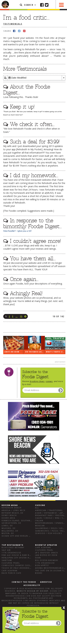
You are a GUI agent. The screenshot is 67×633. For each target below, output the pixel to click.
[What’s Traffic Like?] (55, 342)
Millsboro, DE (10, 531)
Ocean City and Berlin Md (17, 536)
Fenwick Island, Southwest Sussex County (27, 521)
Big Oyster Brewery (46, 560)
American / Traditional (49, 510)
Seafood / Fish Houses (48, 533)
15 (21, 316)
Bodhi (38, 573)
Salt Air (6, 550)
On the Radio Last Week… (35, 352)
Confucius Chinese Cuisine (18, 565)
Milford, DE (8, 528)
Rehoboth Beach (11, 508)
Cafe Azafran (9, 571)
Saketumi (7, 560)
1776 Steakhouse (11, 553)
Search (28, 4)
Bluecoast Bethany (13, 547)
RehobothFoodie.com (37, 589)
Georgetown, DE (11, 523)
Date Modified (18, 77)
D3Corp (44, 591)
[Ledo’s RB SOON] (13, 343)
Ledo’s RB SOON (11, 352)
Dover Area (8, 518)
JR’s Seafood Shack (46, 553)
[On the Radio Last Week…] (34, 343)
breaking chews (37, 381)
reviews (49, 381)
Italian (39, 521)
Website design (26, 591)
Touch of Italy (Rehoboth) (17, 568)
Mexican (40, 526)
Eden (38, 558)
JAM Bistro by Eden (46, 555)
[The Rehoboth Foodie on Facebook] (42, 4)
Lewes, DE (7, 526)
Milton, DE (8, 533)
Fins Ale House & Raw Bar (17, 555)
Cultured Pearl (11, 563)
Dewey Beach (9, 515)
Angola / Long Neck (13, 510)
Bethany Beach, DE (12, 513)
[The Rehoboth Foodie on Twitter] (46, 4)
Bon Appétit (42, 565)
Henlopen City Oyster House (18, 558)
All (37, 508)
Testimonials (12, 24)
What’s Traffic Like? (56, 352)
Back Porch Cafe (11, 573)
